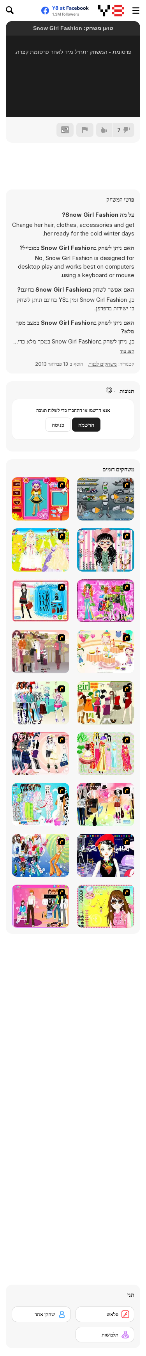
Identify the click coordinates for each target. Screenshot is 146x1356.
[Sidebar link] (136, 10)
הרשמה (86, 424)
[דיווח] (84, 130)
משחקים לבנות (102, 364)
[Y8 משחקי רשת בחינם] (111, 10)
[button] (127, 351)
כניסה (58, 424)
